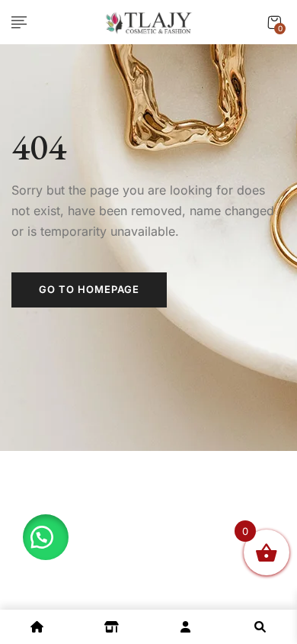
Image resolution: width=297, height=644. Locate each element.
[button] (274, 22)
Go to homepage (89, 289)
